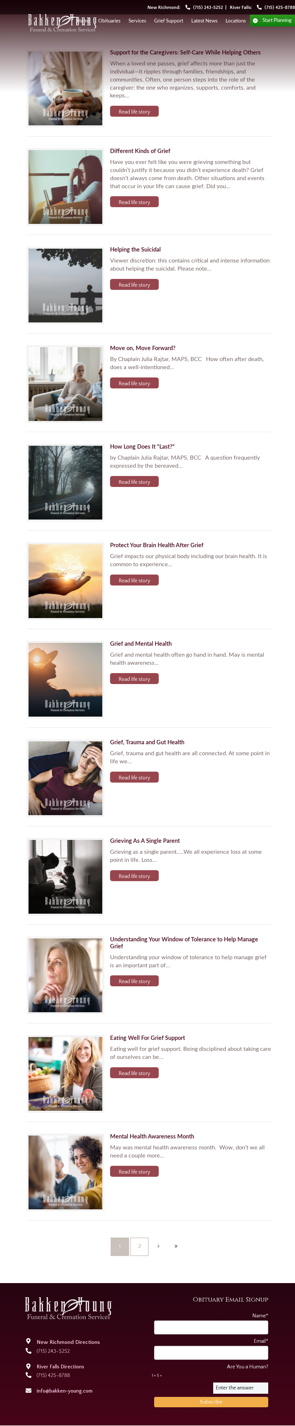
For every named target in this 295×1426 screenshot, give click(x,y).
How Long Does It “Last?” (142, 447)
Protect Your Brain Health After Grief (156, 545)
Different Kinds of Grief (140, 151)
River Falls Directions (60, 1367)
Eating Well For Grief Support (147, 1038)
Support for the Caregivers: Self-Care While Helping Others (185, 53)
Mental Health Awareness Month (152, 1137)
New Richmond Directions (68, 1342)
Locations (236, 21)
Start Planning (277, 20)
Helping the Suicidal (135, 250)
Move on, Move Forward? (142, 348)
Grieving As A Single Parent (145, 841)
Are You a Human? (210, 1371)
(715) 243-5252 (53, 1351)
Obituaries (109, 21)
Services (137, 21)
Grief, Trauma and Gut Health (147, 742)
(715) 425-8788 (53, 1375)
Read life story (134, 112)
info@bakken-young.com (64, 1391)
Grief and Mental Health (141, 644)
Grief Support (168, 21)
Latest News (204, 21)
